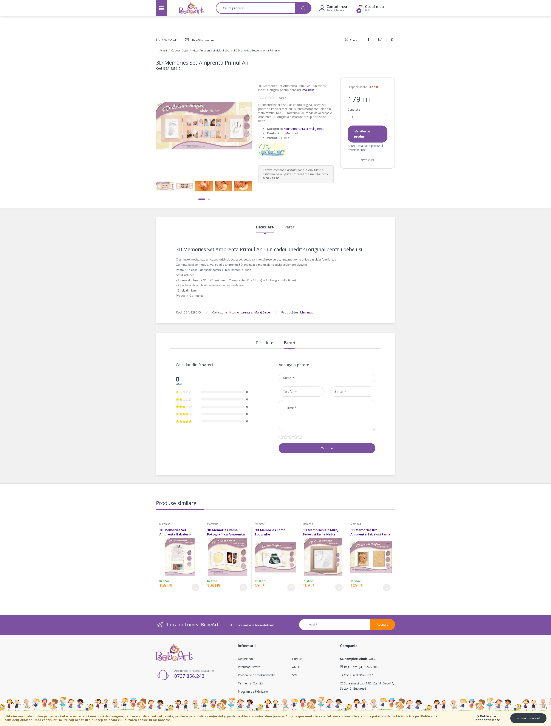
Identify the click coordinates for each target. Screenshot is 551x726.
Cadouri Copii (179, 50)
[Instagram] (380, 40)
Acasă (163, 50)
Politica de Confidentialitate (487, 718)
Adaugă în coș (195, 587)
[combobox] (255, 8)
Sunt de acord (530, 718)
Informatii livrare (249, 667)
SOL (295, 675)
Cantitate (354, 110)
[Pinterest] (392, 40)
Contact (354, 40)
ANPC (296, 667)
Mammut (291, 133)
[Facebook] (369, 40)
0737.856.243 (169, 40)
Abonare (382, 624)
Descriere (265, 227)
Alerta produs (362, 133)
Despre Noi (246, 659)
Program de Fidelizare (253, 691)
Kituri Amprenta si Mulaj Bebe (211, 50)
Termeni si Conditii (250, 683)
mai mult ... (309, 90)
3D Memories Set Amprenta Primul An (257, 50)
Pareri (289, 227)
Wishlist (369, 160)
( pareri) (281, 98)
